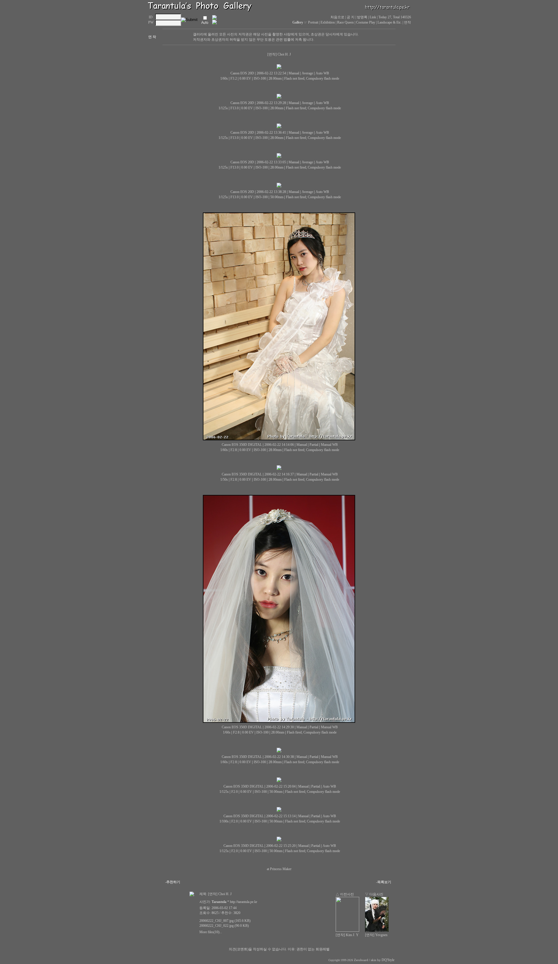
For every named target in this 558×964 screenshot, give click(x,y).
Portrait (313, 22)
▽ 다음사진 (374, 894)
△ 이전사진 (345, 894)
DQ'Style (388, 960)
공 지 (351, 17)
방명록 (362, 17)
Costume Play (365, 22)
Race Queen (345, 22)
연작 (407, 22)
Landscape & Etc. (390, 22)
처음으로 (337, 17)
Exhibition (328, 22)
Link (373, 17)
